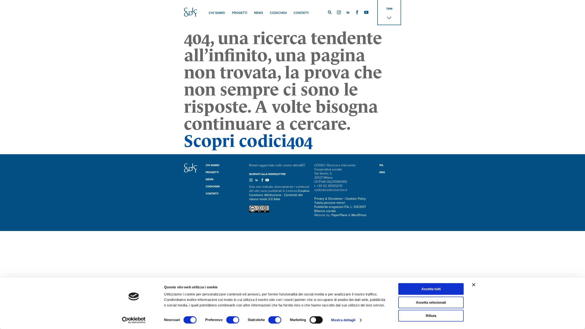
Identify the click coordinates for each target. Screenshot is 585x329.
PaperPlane (339, 215)
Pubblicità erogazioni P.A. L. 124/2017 (340, 207)
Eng (382, 172)
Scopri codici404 (248, 141)
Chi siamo (217, 13)
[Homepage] (190, 171)
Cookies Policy (355, 199)
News (258, 13)
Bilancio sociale (325, 211)
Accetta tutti (431, 289)
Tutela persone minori (329, 203)
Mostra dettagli (343, 320)
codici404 (278, 13)
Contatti (301, 13)
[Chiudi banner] (473, 284)
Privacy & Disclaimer (328, 199)
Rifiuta (431, 316)
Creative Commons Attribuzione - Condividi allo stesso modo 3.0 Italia (279, 195)
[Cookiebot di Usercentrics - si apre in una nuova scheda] (134, 320)
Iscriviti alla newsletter (267, 174)
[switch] (232, 320)
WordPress (359, 215)
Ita (381, 165)
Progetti (239, 13)
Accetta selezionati (431, 302)
